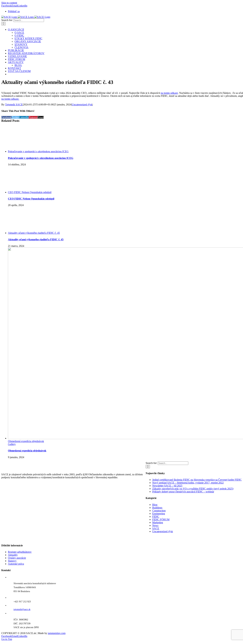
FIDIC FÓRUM (160, 519)
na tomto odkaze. (10, 98)
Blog (154, 504)
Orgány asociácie (17, 557)
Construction (159, 510)
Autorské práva (16, 563)
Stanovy (12, 560)
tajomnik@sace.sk (22, 609)
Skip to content (9, 2)
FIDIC (155, 516)
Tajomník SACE (14, 104)
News (155, 525)
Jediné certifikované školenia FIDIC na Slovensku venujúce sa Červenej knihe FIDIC (197, 479)
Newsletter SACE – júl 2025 (167, 485)
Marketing (157, 522)
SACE (155, 528)
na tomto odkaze (169, 93)
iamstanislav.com (56, 633)
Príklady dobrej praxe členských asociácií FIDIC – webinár (183, 491)
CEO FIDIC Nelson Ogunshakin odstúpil (29, 192)
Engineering (158, 513)
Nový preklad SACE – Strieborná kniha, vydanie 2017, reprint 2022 (188, 482)
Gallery (12, 444)
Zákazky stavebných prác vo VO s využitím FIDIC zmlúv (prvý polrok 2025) (192, 488)
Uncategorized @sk (82, 104)
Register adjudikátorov (20, 551)
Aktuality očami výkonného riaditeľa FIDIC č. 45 (34, 232)
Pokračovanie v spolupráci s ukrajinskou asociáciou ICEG (38, 151)
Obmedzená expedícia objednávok (26, 441)
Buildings (157, 507)
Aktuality (13, 554)
